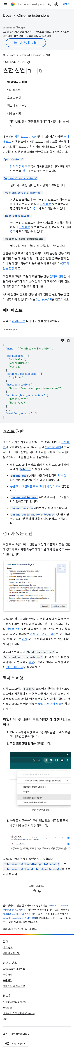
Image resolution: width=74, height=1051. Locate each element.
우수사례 (7, 974)
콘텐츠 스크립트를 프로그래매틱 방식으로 (35, 486)
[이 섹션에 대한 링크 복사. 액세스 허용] (27, 678)
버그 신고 (8, 947)
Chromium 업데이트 (14, 969)
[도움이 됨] (23, 62)
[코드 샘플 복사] (68, 340)
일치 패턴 (45, 204)
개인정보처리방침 (20, 1034)
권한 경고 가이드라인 (43, 634)
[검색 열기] (49, 4)
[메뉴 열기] (5, 4)
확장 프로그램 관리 (49, 704)
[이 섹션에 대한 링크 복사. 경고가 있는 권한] (36, 534)
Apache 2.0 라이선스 (13, 913)
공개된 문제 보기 (11, 953)
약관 (5, 1034)
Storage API (44, 299)
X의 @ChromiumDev (14, 1001)
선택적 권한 (57, 276)
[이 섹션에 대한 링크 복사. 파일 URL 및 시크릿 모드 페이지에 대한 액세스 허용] (13, 725)
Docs (7, 15)
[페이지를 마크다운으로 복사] (41, 71)
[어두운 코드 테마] (62, 340)
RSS (5, 1019)
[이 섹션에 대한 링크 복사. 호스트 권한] (27, 432)
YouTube (7, 1007)
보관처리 (7, 980)
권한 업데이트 (14, 667)
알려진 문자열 (18, 167)
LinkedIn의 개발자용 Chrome (18, 1013)
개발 (48, 55)
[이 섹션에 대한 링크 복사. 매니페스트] (26, 311)
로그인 (66, 4)
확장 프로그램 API (25, 137)
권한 (24, 639)
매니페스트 (18, 321)
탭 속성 (61, 476)
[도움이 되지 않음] (29, 62)
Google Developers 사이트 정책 (19, 918)
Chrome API (53, 447)
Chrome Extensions (33, 15)
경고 (25, 171)
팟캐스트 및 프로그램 (14, 986)
